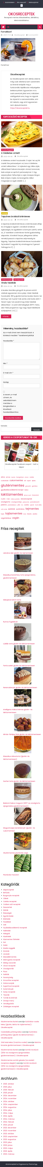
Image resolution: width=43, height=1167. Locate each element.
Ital (4, 942)
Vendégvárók (19, 280)
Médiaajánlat (33, 2)
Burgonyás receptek (11, 895)
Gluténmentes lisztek (9, 1021)
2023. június (7, 1145)
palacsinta (26, 502)
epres (34, 481)
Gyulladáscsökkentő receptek (15, 928)
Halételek (7, 931)
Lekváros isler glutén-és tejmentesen (18, 553)
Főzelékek (7, 922)
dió (25, 481)
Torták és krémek (10, 998)
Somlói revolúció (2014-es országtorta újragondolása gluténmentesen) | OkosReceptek (19, 1053)
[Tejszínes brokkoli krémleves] (21, 198)
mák (8, 499)
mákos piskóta (15, 499)
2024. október (8, 1101)
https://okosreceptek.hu (20, 108)
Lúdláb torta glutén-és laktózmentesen (19, 644)
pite (19, 505)
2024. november (9, 1098)
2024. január (8, 1125)
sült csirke (4, 509)
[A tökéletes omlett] (21, 134)
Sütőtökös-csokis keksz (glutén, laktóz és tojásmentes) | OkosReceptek (20, 1024)
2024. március (9, 1119)
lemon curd (27, 495)
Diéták (5, 910)
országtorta (5, 502)
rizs (22, 505)
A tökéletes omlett (10, 153)
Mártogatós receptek (11, 960)
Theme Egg (33, 1164)
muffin (3, 499)
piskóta (4, 505)
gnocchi (28, 486)
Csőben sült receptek (11, 904)
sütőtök (11, 509)
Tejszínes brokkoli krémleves (15, 216)
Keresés (4, 426)
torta (24, 514)
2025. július (7, 1087)
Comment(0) (33, 35)
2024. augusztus (9, 1107)
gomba (34, 486)
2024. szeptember (10, 1104)
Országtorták (8, 968)
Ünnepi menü (8, 1001)
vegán (15, 517)
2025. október (8, 1084)
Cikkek (5, 898)
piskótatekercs (12, 505)
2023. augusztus (9, 1139)
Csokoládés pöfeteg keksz (11, 1032)
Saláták (6, 974)
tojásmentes (13, 513)
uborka (35, 514)
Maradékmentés (9, 957)
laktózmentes (12, 494)
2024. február (8, 1122)
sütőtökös (20, 509)
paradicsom (34, 502)
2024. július (7, 1110)
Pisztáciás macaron (11, 875)
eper (29, 481)
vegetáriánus (6, 518)
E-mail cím (8, 373)
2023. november (9, 1130)
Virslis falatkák (8, 282)
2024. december (10, 1095)
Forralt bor (7, 316)
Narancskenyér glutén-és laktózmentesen (20, 687)
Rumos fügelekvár (10, 622)
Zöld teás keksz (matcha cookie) (14, 1042)
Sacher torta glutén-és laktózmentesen (19, 781)
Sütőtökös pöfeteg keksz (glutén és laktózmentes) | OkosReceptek (19, 1035)
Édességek (7, 913)
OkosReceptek (21, 14)
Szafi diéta (38, 505)
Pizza (5, 971)
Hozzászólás (8, 341)
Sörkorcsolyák (7, 280)
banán (13, 477)
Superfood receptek (11, 986)
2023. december (9, 1128)
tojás (2, 514)
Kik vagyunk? (21, 2)
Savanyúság (8, 977)
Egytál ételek (8, 916)
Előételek (6, 919)
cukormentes (16, 480)
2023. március (8, 1154)
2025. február (8, 1090)
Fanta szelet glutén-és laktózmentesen (19, 665)
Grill (4, 925)
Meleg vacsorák (9, 963)
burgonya (20, 477)
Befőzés (6, 892)
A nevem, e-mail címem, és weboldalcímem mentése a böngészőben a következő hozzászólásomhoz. (10, 403)
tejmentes (32, 509)
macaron (35, 495)
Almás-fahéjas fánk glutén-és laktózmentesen (22, 734)
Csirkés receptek (10, 901)
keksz (26, 490)
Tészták (6, 995)
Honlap (6, 382)
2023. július (7, 1142)
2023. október (8, 1133)
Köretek (6, 951)
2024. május (8, 1113)
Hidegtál (6, 933)
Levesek (4, 213)
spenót (32, 505)
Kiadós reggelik (7, 150)
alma (3, 477)
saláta (26, 505)
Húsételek (7, 936)
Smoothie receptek (11, 980)
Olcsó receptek (9, 966)
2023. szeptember (10, 1136)
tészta (29, 514)
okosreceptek (26, 499)
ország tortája (16, 502)
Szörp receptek (9, 992)
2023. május (8, 1148)
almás (8, 477)
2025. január (8, 1093)
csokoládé (4, 481)
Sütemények (8, 989)
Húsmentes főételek (11, 939)
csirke (32, 477)
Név (5, 363)
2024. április (7, 1116)
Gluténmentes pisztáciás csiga (15, 853)
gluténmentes (12, 485)
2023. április (7, 1151)
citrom (27, 477)
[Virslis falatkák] (21, 264)
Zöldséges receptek (11, 1006)
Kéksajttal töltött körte (12, 600)
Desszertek (7, 907)
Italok (5, 945)
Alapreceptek (8, 890)
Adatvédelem (10, 2)
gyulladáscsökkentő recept (12, 490)
